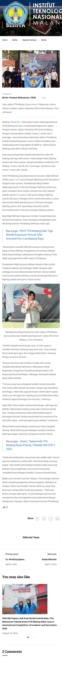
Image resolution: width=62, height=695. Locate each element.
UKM (33, 97)
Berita (14, 40)
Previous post (11, 554)
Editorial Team (31, 537)
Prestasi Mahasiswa (19, 97)
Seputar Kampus (29, 40)
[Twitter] (44, 518)
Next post (52, 554)
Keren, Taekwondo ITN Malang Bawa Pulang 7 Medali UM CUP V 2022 (30, 445)
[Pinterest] (50, 518)
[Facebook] (37, 518)
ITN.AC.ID (14, 122)
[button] (28, 637)
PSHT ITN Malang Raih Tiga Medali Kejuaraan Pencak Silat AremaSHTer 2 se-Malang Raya (29, 234)
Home (4, 40)
